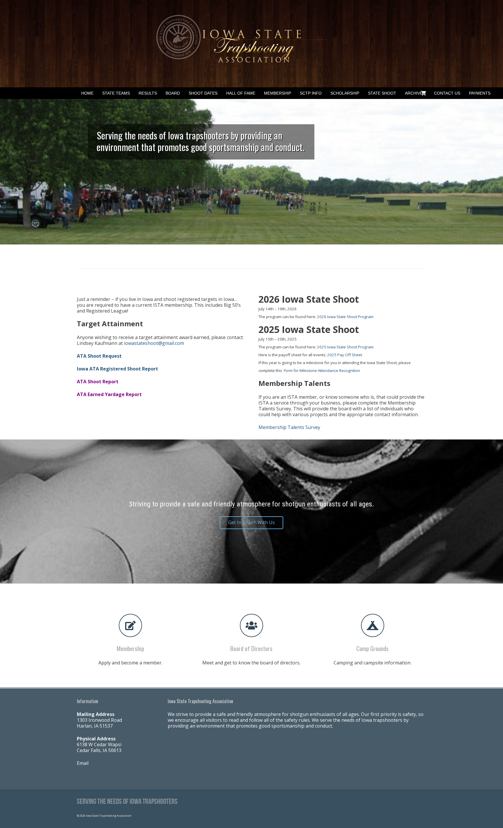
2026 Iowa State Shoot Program (345, 316)
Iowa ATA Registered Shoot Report (117, 369)
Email (82, 763)
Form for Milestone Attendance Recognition (322, 370)
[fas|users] (251, 625)
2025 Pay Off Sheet (344, 354)
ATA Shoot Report (97, 381)
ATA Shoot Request (99, 356)
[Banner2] (251, 44)
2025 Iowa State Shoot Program (345, 347)
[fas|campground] (372, 625)
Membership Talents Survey (289, 427)
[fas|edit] (130, 625)
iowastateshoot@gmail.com (154, 343)
